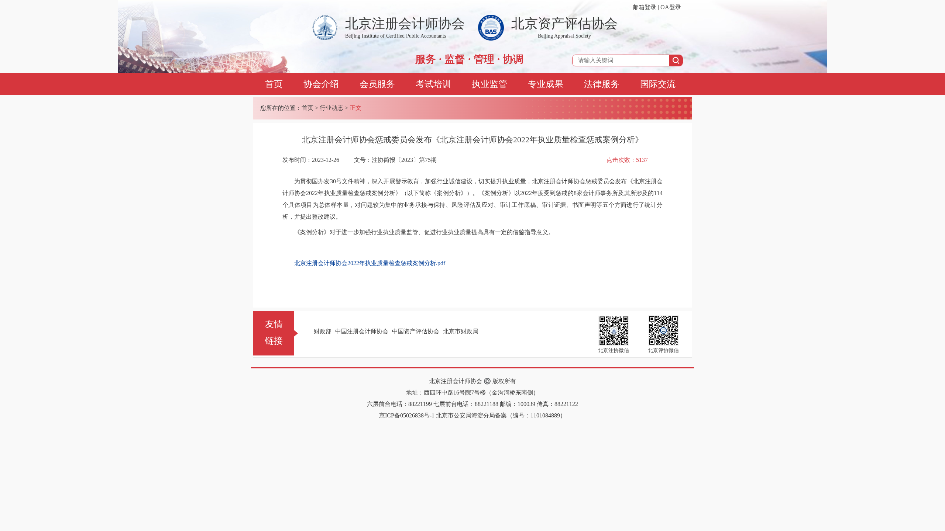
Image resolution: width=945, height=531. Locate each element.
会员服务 (377, 84)
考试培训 (433, 84)
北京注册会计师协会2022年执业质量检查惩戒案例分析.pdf (369, 263)
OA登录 (670, 7)
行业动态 (331, 108)
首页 (274, 84)
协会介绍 (321, 84)
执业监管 (489, 84)
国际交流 (658, 84)
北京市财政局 (460, 331)
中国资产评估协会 (415, 331)
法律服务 (601, 84)
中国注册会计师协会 (361, 331)
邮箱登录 (644, 7)
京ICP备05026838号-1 (406, 415)
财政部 (322, 331)
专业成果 (545, 84)
